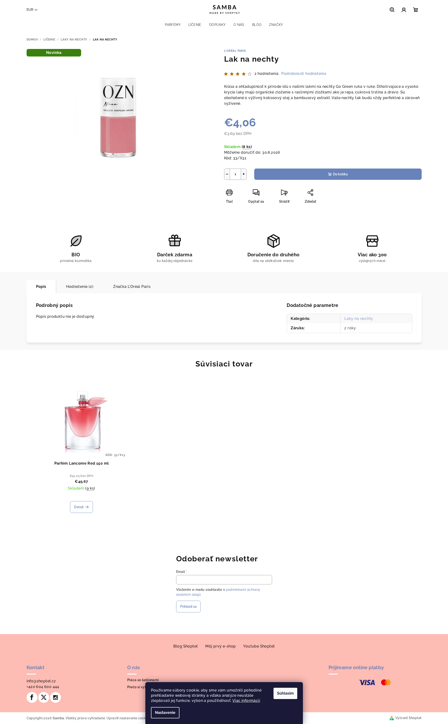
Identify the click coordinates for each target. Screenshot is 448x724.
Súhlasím (285, 693)
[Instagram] (55, 697)
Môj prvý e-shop (220, 646)
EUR (30, 10)
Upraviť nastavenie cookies (128, 718)
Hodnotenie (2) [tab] (80, 286)
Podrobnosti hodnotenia (303, 73)
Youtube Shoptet (259, 646)
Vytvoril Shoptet (408, 718)
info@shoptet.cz (41, 681)
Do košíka (340, 174)
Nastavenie (165, 712)
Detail (78, 507)
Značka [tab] (132, 286)
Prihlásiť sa (188, 606)
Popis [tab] (41, 286)
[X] (43, 697)
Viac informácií (246, 700)
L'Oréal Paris (235, 50)
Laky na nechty (358, 318)
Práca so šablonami (143, 680)
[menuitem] (172, 24)
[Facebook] (32, 697)
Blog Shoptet (185, 646)
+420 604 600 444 (43, 686)
